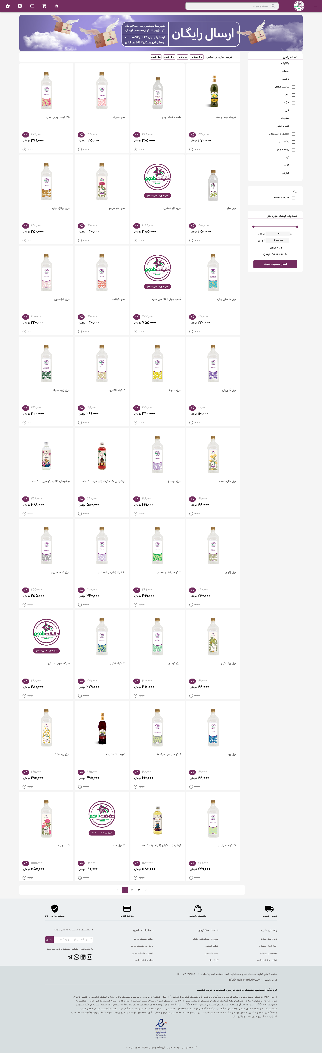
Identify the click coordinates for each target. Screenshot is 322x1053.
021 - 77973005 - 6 (188, 974)
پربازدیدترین (196, 57)
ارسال (49, 939)
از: (291, 234)
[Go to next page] (146, 890)
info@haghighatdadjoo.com (245, 980)
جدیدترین (182, 57)
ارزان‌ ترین (169, 57)
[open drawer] (315, 5)
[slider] (253, 227)
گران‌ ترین (156, 57)
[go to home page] (56, 5)
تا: (291, 240)
